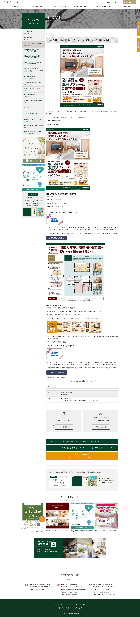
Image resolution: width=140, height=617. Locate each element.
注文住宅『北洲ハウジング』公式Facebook (39, 584)
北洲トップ (48, 10)
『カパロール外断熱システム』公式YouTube (104, 594)
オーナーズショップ (76, 604)
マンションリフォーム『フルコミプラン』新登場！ (32, 531)
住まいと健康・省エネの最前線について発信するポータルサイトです (82, 531)
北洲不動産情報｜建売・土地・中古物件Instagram (73, 589)
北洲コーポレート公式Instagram (69, 584)
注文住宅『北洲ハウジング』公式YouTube (103, 587)
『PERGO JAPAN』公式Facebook (37, 589)
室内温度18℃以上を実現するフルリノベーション (57, 530)
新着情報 (109, 2)
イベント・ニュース (71, 10)
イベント (79, 10)
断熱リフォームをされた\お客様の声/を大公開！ (105, 530)
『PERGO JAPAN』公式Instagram (69, 594)
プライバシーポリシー (64, 608)
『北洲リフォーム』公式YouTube (101, 589)
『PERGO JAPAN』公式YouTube (101, 592)
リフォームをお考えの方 (59, 10)
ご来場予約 (138, 28)
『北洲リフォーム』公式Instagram (69, 592)
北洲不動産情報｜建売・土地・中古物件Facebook (41, 587)
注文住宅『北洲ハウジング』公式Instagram (71, 587)
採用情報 (115, 2)
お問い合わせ (138, 44)
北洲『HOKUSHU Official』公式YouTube (103, 584)
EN (120, 2)
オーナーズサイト (60, 604)
